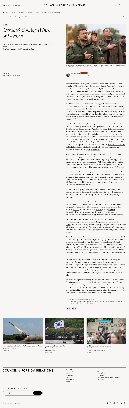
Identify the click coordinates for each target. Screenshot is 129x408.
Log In (115, 5)
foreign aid (105, 212)
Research (21, 13)
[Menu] (124, 5)
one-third (76, 210)
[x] (124, 403)
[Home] (64, 5)
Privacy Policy (70, 379)
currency (112, 210)
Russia (74, 308)
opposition (98, 157)
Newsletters (100, 374)
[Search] (120, 5)
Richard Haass (75, 73)
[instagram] (117, 403)
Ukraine (5, 24)
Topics (13, 13)
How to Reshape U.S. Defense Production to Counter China (22, 346)
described (75, 282)
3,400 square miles (91, 89)
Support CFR (6, 5)
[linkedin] (110, 403)
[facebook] (107, 403)
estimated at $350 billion (116, 144)
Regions (5, 13)
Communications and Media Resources (108, 377)
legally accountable (93, 150)
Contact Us (69, 377)
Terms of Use (101, 379)
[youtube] (114, 403)
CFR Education (70, 376)
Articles (5, 17)
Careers (68, 374)
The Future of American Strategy (50, 13)
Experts (29, 13)
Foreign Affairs (17, 5)
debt (76, 212)
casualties (70, 222)
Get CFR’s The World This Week (15, 388)
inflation (99, 210)
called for (118, 139)
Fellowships (100, 372)
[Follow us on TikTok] (121, 403)
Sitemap (68, 381)
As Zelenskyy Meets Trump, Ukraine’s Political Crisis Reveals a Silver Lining (99, 347)
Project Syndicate (28, 49)
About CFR (69, 370)
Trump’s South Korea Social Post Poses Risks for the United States (55, 347)
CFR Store (100, 376)
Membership (100, 370)
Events (37, 13)
